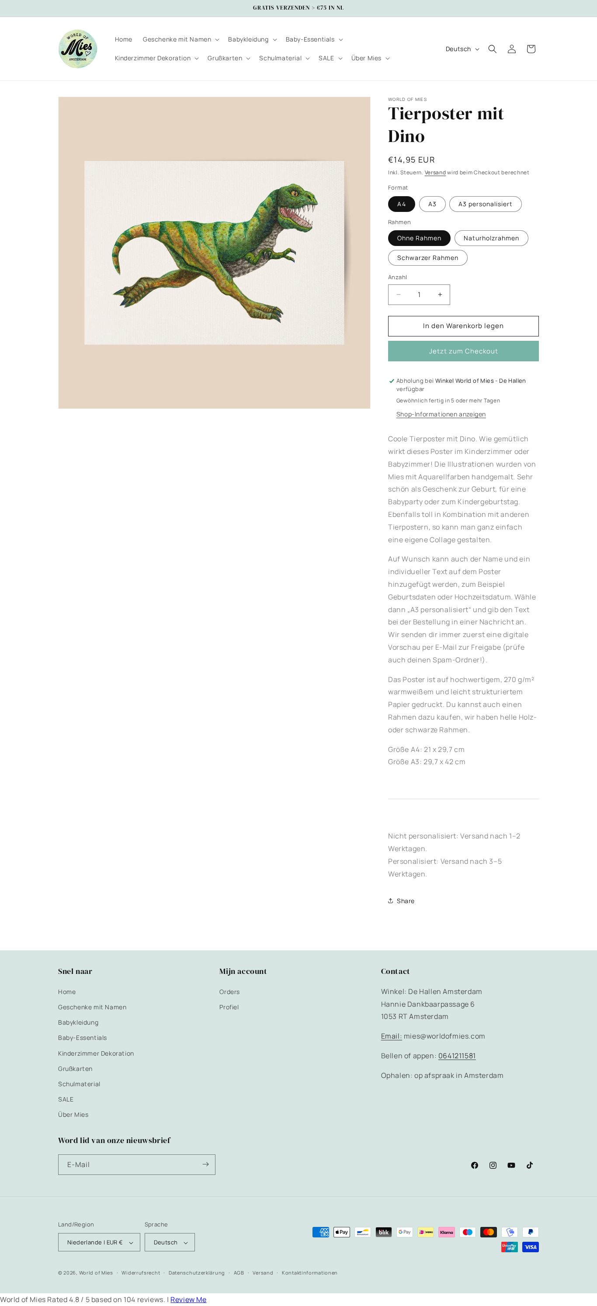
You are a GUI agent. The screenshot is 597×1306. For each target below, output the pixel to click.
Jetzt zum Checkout (463, 351)
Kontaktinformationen (310, 1273)
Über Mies (73, 1114)
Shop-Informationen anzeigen (441, 414)
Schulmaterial (79, 1083)
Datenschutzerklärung (197, 1273)
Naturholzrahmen (491, 238)
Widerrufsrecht (140, 1273)
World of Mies (96, 1273)
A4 (401, 204)
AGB (239, 1273)
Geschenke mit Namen (92, 1006)
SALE (65, 1099)
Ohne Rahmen (419, 238)
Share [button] (406, 901)
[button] (180, 39)
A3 (432, 204)
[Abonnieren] (205, 1164)
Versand (435, 172)
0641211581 (457, 1055)
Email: (392, 1036)
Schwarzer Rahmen (427, 257)
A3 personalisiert (485, 204)
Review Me (188, 1299)
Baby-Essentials (82, 1037)
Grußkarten (75, 1068)
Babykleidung (78, 1022)
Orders (229, 991)
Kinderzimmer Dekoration (96, 1053)
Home (67, 991)
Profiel (229, 1006)
